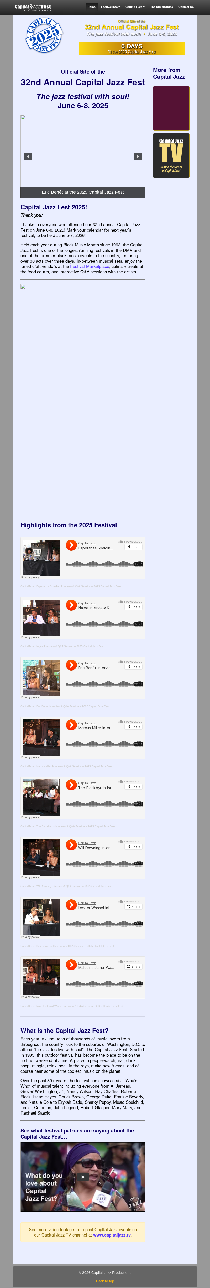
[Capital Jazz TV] (171, 155)
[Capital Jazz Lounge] (171, 108)
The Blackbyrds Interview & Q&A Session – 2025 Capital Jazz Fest (75, 826)
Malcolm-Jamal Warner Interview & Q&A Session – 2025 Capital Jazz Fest (79, 1006)
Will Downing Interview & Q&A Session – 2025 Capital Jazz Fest (74, 886)
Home (92, 7)
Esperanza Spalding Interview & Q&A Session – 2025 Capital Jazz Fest (78, 586)
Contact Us (186, 7)
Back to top (105, 1280)
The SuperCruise (161, 7)
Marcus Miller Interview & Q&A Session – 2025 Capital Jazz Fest (74, 766)
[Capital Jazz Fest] (33, 7)
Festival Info (109, 7)
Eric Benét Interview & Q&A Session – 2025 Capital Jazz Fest (72, 706)
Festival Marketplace (89, 266)
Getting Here (133, 7)
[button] (28, 156)
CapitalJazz (27, 586)
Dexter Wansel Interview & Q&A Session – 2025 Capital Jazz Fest (75, 946)
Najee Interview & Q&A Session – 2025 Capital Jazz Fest (70, 646)
